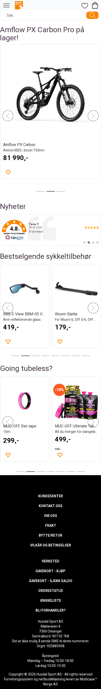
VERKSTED (50, 561)
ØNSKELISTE (50, 600)
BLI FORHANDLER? (51, 610)
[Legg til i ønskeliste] (59, 341)
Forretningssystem (18, 679)
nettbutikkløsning (51, 679)
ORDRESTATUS (50, 591)
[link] (50, 230)
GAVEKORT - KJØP (50, 571)
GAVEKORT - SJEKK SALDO (50, 581)
